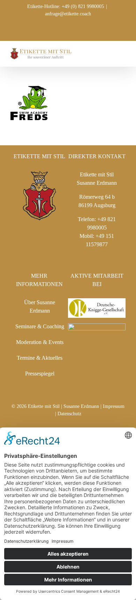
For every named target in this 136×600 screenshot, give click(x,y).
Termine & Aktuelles (39, 358)
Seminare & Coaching (39, 326)
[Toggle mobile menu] (123, 51)
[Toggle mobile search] (110, 51)
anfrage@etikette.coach (68, 13)
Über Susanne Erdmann (39, 306)
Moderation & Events (39, 342)
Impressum (113, 406)
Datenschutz (69, 413)
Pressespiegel (39, 373)
